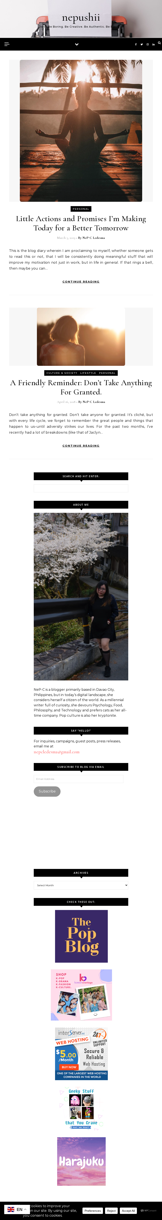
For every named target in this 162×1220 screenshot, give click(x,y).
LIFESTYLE (88, 372)
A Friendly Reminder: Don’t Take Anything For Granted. (81, 387)
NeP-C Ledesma (93, 238)
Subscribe (47, 791)
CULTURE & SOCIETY (61, 372)
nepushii (81, 17)
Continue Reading (81, 281)
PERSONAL (81, 208)
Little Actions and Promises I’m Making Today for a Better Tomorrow (81, 223)
